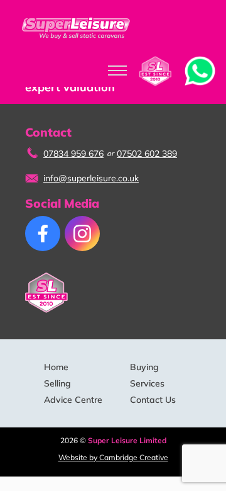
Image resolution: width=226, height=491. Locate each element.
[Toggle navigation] (117, 71)
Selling (57, 383)
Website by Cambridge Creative (113, 457)
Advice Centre (73, 399)
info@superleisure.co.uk (91, 178)
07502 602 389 (147, 153)
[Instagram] (82, 233)
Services (147, 383)
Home (56, 367)
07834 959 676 (73, 153)
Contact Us (153, 399)
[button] (200, 70)
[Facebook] (42, 233)
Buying (144, 367)
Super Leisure (76, 27)
